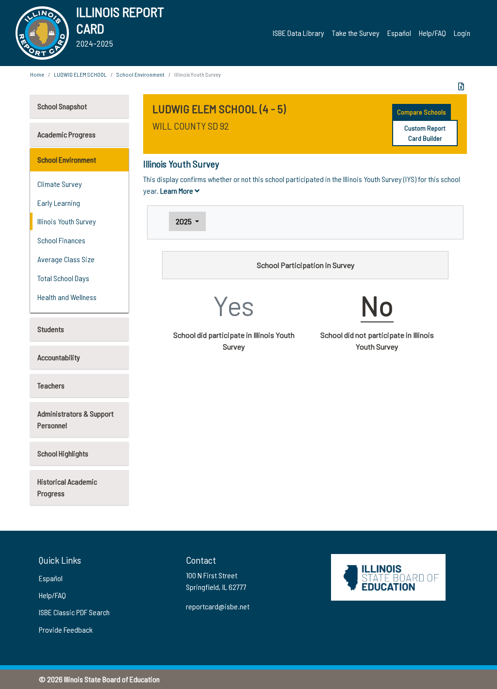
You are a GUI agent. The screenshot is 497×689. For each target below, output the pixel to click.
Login (462, 32)
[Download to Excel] (461, 86)
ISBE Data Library (298, 32)
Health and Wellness (67, 297)
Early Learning (58, 202)
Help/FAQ (432, 32)
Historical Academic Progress (67, 487)
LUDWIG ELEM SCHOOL (80, 74)
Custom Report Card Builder (425, 133)
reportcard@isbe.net (217, 606)
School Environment (66, 159)
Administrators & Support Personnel (75, 419)
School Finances (61, 240)
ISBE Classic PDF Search (74, 612)
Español (399, 32)
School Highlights (62, 453)
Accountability (58, 357)
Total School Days (63, 278)
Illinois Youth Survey (66, 221)
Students (50, 329)
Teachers (51, 385)
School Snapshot (62, 106)
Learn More (177, 190)
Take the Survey (356, 32)
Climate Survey (59, 183)
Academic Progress (66, 134)
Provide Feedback (66, 629)
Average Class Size (66, 259)
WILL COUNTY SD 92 (190, 126)
